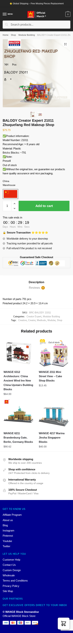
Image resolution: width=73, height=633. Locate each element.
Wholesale (9, 575)
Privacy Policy (11, 585)
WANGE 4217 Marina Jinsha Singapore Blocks (51, 438)
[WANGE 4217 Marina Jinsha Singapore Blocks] (54, 414)
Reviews (36, 287)
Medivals (41, 320)
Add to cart (44, 206)
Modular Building (26, 35)
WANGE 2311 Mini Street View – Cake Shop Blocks (50, 376)
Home (6, 35)
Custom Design (12, 570)
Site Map (8, 591)
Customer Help (11, 559)
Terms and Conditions (15, 580)
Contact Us (9, 564)
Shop (13, 35)
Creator (31, 320)
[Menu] (5, 14)
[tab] (36, 282)
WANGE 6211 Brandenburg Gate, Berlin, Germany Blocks (18, 438)
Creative (22, 320)
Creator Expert (34, 316)
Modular (51, 320)
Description (36, 282)
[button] (63, 623)
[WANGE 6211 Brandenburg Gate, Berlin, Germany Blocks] (18, 414)
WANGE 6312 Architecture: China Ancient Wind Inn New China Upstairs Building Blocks (18, 380)
